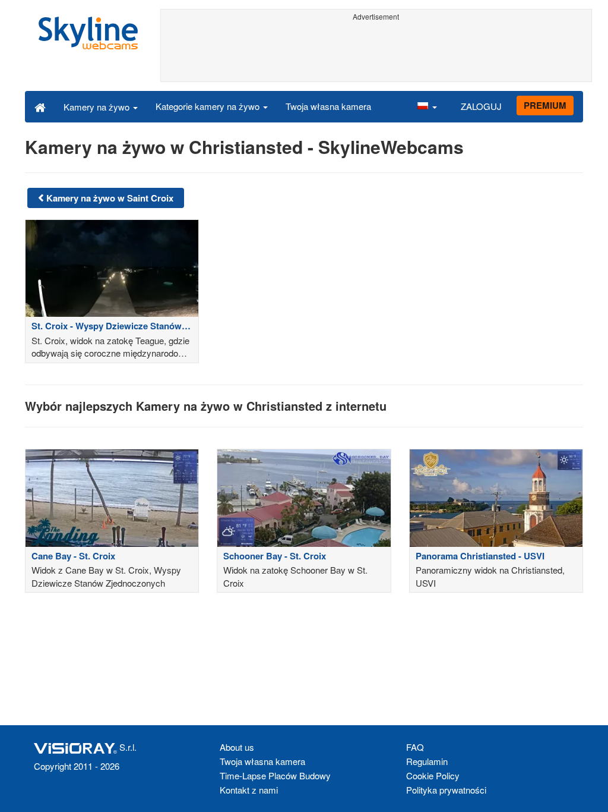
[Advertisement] (376, 51)
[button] (427, 106)
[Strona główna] (40, 106)
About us (237, 747)
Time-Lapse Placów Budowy (275, 775)
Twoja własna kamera (328, 106)
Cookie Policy (433, 775)
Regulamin (427, 761)
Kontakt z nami (249, 789)
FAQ (415, 747)
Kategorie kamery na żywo (209, 106)
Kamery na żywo (98, 106)
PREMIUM (545, 105)
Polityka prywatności (446, 789)
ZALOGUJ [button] (481, 106)
